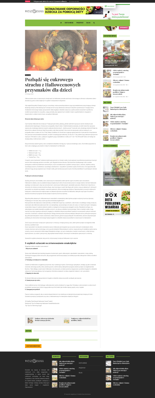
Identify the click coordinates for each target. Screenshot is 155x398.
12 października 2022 (119, 96)
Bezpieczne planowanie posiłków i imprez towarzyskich (121, 92)
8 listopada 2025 (110, 65)
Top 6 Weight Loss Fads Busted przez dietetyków (118, 108)
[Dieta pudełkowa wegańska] (116, 202)
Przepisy (79, 23)
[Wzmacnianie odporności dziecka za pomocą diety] (77, 10)
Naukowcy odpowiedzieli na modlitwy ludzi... (81, 319)
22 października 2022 (119, 85)
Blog (88, 23)
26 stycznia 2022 (74, 1)
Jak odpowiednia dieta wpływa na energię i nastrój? (116, 62)
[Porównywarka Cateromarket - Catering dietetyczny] (116, 17)
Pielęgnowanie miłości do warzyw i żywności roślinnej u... (51, 1)
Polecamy (27, 1)
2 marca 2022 (109, 179)
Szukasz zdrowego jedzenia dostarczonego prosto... (44, 319)
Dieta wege (69, 23)
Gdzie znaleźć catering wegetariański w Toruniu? (121, 72)
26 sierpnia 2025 (118, 77)
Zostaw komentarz (33, 346)
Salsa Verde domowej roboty (115, 177)
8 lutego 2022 (29, 94)
